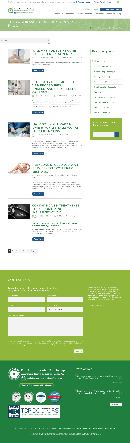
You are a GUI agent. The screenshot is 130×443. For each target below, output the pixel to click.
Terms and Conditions (67, 428)
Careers (109, 2)
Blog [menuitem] (119, 14)
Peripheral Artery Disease (105, 87)
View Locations (95, 305)
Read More (38, 70)
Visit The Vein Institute (82, 2)
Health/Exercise (102, 77)
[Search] (49, 41)
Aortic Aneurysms (102, 67)
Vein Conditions (102, 107)
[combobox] (24, 40)
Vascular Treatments (104, 102)
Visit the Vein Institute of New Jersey (36, 385)
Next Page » (32, 251)
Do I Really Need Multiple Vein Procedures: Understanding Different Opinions (54, 87)
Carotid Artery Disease (104, 72)
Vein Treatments (102, 112)
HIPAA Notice (110, 428)
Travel (97, 92)
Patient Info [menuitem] (110, 14)
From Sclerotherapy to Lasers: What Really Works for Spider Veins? (55, 127)
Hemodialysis (100, 82)
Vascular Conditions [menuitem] (84, 14)
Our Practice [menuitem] (70, 14)
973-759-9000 (92, 9)
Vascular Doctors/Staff (104, 97)
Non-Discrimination (96, 428)
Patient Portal (99, 2)
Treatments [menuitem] (99, 14)
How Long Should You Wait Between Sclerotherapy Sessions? (55, 168)
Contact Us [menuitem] (58, 14)
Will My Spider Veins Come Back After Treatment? (54, 52)
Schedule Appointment (111, 9)
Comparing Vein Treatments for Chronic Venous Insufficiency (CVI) (55, 209)
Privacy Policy (82, 428)
